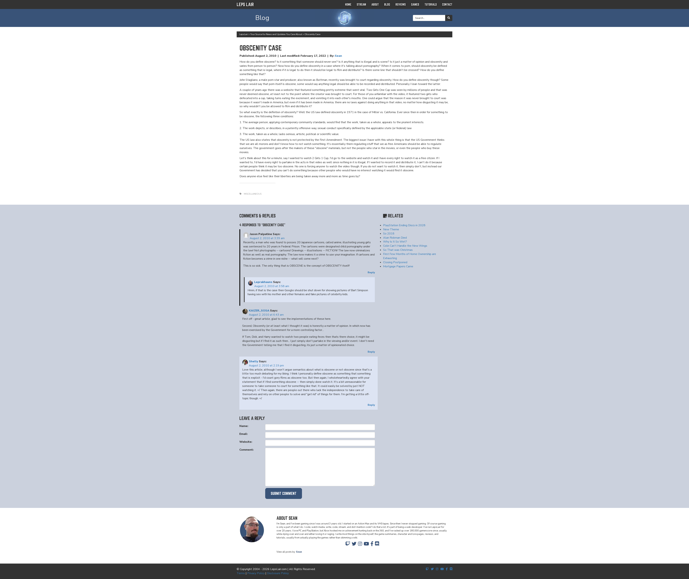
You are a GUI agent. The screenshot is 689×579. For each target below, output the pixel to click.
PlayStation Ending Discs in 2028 (404, 225)
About (375, 4)
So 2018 (388, 234)
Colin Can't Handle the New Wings (405, 246)
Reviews (400, 4)
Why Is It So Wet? (395, 242)
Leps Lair (245, 4)
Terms (241, 573)
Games (415, 4)
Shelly (253, 361)
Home (348, 4)
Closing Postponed (395, 262)
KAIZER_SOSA (259, 311)
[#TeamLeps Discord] (377, 544)
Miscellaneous (252, 193)
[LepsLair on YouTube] (366, 544)
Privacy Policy (256, 573)
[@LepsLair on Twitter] (354, 544)
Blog (387, 4)
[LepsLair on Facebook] (372, 544)
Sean (338, 56)
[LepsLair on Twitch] (347, 544)
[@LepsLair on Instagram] (360, 544)
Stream (361, 4)
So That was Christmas (398, 250)
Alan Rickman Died (395, 238)
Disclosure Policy (278, 573)
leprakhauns (263, 282)
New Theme (391, 229)
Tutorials (431, 4)
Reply (371, 272)
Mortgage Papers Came (398, 266)
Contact (447, 4)
